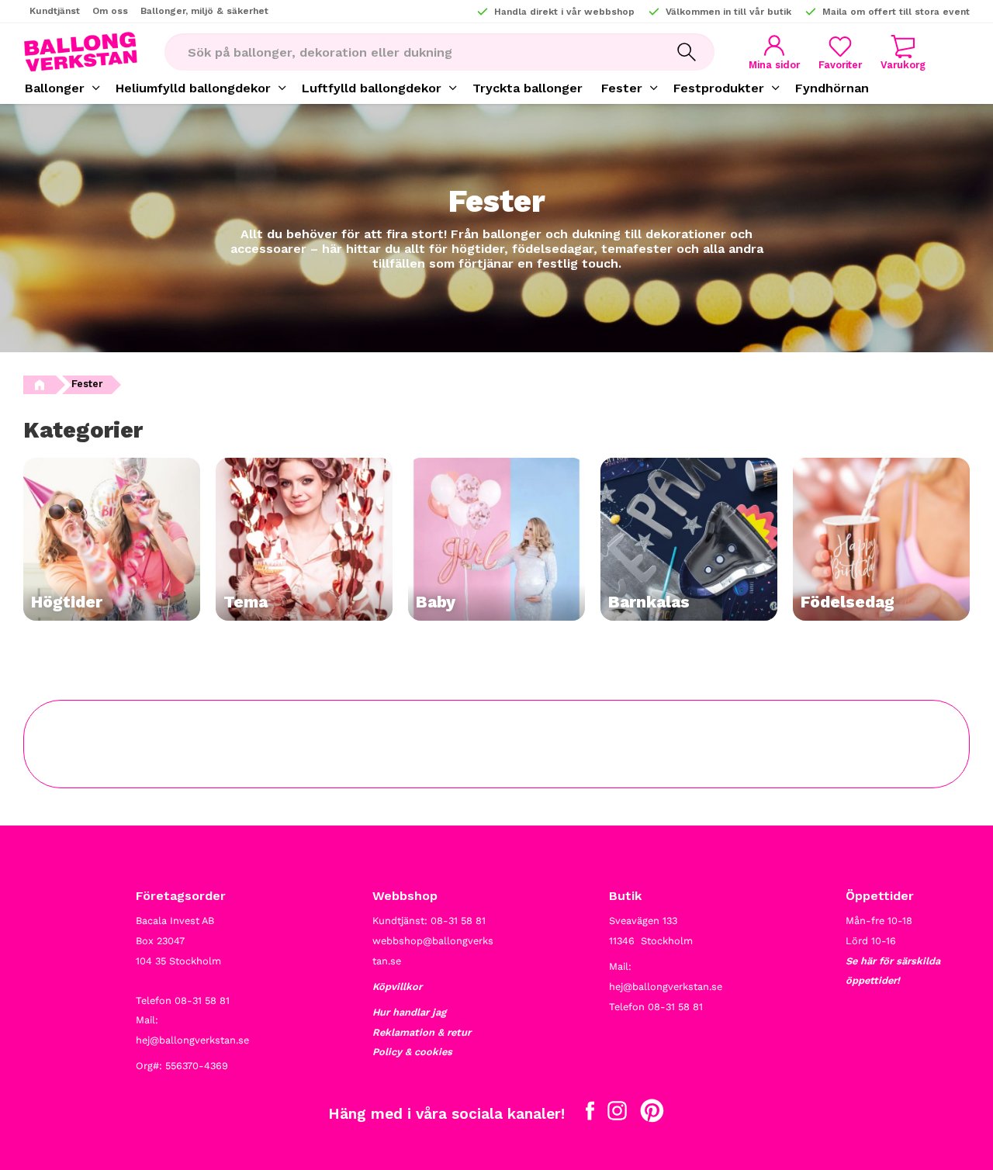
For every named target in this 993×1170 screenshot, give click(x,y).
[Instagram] (617, 1114)
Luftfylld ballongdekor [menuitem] (371, 88)
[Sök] (686, 52)
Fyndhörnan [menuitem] (832, 88)
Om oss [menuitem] (110, 10)
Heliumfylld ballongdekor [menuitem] (193, 88)
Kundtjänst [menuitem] (54, 10)
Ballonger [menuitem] (55, 88)
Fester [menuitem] (621, 88)
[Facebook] (590, 1114)
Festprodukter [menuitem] (718, 88)
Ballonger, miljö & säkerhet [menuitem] (204, 10)
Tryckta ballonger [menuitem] (527, 88)
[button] (840, 52)
